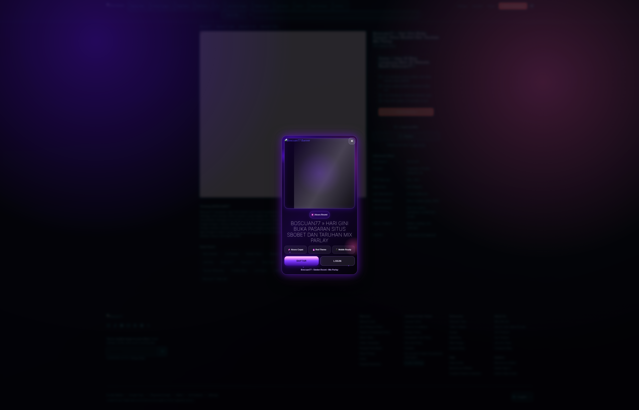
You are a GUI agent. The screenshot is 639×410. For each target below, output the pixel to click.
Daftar (302, 260)
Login (337, 261)
